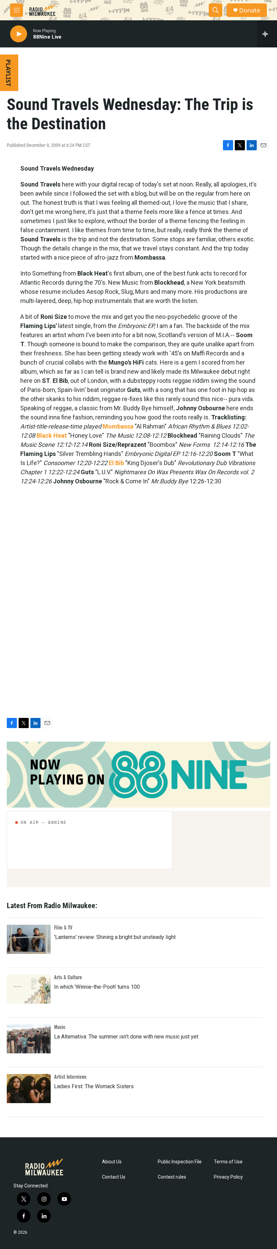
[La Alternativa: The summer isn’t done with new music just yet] (29, 1038)
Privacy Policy (228, 1177)
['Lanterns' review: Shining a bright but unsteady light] (29, 939)
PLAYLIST (8, 72)
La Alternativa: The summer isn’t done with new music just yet (126, 1036)
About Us (112, 1161)
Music (60, 1026)
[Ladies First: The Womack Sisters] (29, 1088)
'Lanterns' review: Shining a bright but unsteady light (115, 937)
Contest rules (172, 1177)
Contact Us (113, 1177)
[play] (18, 34)
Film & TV (63, 927)
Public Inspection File (180, 1161)
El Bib (116, 462)
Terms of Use (228, 1161)
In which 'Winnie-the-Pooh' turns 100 (97, 987)
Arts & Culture (68, 977)
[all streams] (267, 33)
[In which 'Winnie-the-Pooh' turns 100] (29, 989)
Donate (249, 10)
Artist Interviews (70, 1076)
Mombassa (118, 426)
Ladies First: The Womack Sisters (94, 1086)
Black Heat (51, 435)
